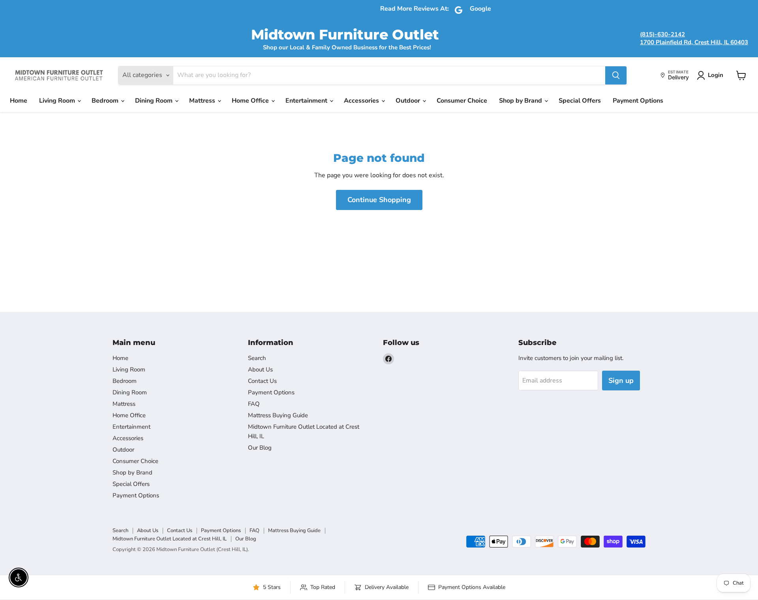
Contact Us (262, 381)
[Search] (616, 75)
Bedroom (106, 100)
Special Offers (580, 100)
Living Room (58, 100)
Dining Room (154, 100)
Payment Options (638, 100)
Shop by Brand (521, 100)
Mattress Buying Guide (278, 415)
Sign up (621, 380)
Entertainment (307, 100)
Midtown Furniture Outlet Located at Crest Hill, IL (170, 538)
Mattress (203, 100)
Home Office (251, 100)
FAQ (254, 404)
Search (257, 358)
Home (18, 100)
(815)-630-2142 (662, 34)
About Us (260, 369)
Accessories (362, 100)
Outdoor (409, 100)
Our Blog (260, 448)
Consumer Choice (462, 100)
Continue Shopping (379, 199)
